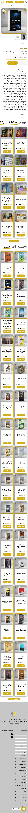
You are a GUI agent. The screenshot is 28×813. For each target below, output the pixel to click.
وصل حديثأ (10, 5)
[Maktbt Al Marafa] (12, 734)
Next (23, 43)
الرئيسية (25, 5)
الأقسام (21, 5)
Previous (22, 42)
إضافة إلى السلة (12, 63)
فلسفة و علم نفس (23, 48)
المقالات (4, 5)
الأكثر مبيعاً (16, 5)
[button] (3, 10)
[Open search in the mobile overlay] (26, 2)
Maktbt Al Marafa (6, 734)
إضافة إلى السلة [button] (21, 151)
